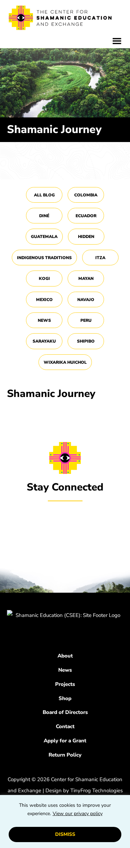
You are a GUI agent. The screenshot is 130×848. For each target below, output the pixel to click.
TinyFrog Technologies (96, 790)
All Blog (44, 195)
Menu (117, 41)
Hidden (86, 236)
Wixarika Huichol (65, 362)
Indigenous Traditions (44, 257)
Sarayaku (44, 341)
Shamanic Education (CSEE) (60, 19)
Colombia (85, 195)
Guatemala (44, 236)
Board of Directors (65, 712)
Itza (100, 257)
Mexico (44, 299)
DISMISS (65, 834)
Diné (44, 216)
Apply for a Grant (65, 740)
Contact (65, 726)
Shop (65, 698)
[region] (65, 821)
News (44, 320)
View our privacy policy (78, 813)
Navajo (85, 299)
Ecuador (86, 216)
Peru (86, 320)
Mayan (86, 278)
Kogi (44, 278)
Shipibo (86, 341)
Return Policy (65, 754)
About (65, 655)
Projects (65, 684)
